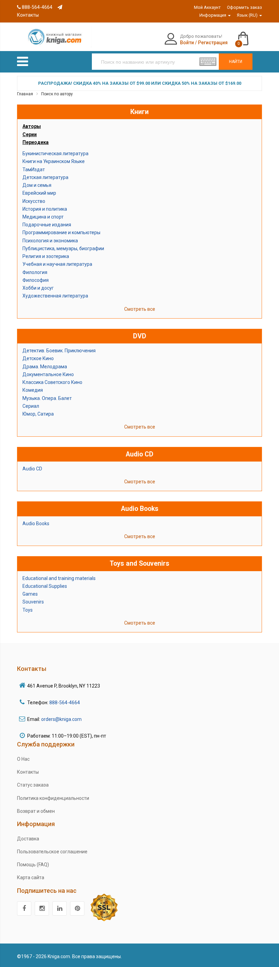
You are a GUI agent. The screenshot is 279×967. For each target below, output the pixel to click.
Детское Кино (38, 358)
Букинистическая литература (55, 153)
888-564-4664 (36, 7)
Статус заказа (33, 785)
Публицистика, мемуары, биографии (63, 248)
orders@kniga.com (61, 719)
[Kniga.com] (54, 36)
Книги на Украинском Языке (53, 161)
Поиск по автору (57, 94)
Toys (27, 610)
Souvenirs (33, 602)
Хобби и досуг (38, 288)
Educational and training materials (59, 578)
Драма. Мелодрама (44, 366)
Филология (34, 272)
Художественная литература (55, 296)
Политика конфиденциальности (53, 798)
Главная (25, 94)
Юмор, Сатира (38, 414)
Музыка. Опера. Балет (47, 398)
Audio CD (32, 468)
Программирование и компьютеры (61, 232)
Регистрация (213, 42)
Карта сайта (30, 877)
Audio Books (35, 523)
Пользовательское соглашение (52, 851)
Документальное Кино (48, 374)
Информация (213, 15)
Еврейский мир (39, 193)
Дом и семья (36, 185)
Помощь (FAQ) (33, 864)
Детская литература (45, 177)
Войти (187, 42)
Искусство (33, 201)
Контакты (28, 772)
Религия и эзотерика (45, 256)
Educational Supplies (44, 586)
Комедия (32, 390)
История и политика (44, 209)
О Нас (23, 759)
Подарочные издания (46, 224)
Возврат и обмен (36, 811)
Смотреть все (139, 309)
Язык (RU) (248, 15)
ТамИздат (33, 169)
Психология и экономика (50, 240)
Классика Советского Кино (52, 382)
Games (30, 594)
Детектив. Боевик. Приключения (59, 350)
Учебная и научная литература (57, 264)
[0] (250, 35)
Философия (35, 280)
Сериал (30, 406)
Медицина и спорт (43, 217)
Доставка (28, 838)
